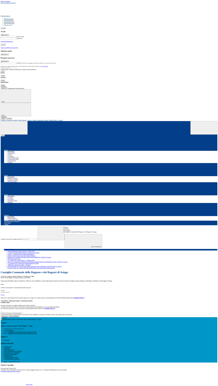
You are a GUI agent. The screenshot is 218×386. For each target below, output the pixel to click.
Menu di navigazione (96, 246)
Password (19, 38)
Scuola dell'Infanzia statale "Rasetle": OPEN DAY (21, 251)
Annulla (3, 118)
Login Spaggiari (44, 66)
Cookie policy (8, 346)
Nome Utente (20, 36)
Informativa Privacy (9, 349)
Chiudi (2, 76)
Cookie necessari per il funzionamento (11, 313)
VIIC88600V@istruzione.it (22, 332)
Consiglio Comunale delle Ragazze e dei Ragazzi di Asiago (23, 252)
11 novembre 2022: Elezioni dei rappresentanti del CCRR (22, 263)
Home (66, 227)
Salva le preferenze (14, 316)
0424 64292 (9, 330)
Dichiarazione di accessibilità (12, 352)
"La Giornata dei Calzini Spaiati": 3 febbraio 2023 (20, 260)
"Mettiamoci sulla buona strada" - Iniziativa (19, 265)
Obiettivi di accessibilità (10, 354)
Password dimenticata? (7, 41)
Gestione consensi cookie (11, 357)
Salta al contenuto (5, 1)
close (2, 135)
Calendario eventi (9, 249)
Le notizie (67, 230)
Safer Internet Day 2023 (13, 259)
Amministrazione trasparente (11, 359)
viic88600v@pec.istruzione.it (22, 333)
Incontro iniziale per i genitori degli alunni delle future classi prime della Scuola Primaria (31, 268)
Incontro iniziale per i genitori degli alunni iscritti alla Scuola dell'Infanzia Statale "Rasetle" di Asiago (34, 266)
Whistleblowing (8, 356)
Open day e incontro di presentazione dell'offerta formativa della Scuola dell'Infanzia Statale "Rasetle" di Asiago (37, 262)
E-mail (18, 63)
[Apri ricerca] (203, 128)
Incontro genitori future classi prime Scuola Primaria (21, 256)
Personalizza (4, 301)
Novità (66, 229)
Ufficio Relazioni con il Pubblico (13, 351)
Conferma (9, 118)
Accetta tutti (26, 301)
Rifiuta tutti (14, 301)
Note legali (7, 348)
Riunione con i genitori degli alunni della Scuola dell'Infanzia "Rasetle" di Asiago (29, 257)
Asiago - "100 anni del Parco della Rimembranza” (20, 254)
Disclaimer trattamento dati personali (10, 371)
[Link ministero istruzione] (8, 3)
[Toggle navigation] (14, 128)
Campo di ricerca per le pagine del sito (11, 239)
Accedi (3, 28)
